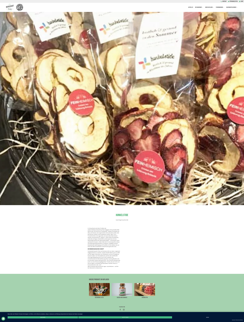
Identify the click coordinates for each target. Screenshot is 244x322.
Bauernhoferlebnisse (231, 7)
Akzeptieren (125, 317)
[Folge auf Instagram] (123, 309)
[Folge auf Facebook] (120, 309)
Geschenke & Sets (144, 297)
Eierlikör (99, 297)
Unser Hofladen (209, 7)
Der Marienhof (198, 7)
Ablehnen (42, 317)
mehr (207, 317)
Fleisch (122, 297)
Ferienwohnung (219, 7)
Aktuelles (190, 7)
